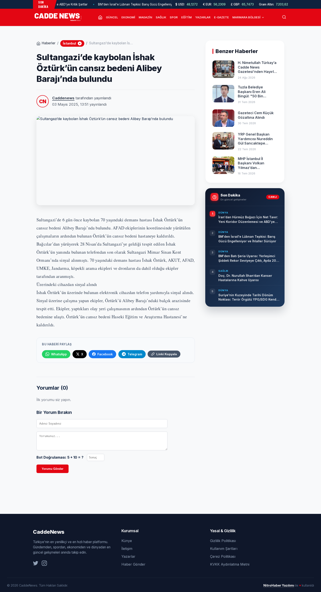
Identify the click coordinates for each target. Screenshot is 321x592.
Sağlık (161, 17)
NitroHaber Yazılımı (278, 585)
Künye (126, 541)
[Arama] (284, 17)
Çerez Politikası (222, 556)
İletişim (126, 548)
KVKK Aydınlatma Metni (229, 564)
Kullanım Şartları (223, 548)
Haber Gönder (133, 564)
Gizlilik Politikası (223, 541)
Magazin (145, 17)
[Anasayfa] (100, 17)
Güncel (112, 17)
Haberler (48, 43)
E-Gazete (221, 17)
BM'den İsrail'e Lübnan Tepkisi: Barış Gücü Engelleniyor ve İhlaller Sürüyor (140, 4)
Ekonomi (128, 17)
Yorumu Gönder (52, 468)
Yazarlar (203, 17)
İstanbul (72, 43)
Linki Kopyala (166, 354)
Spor (174, 17)
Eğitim (186, 17)
